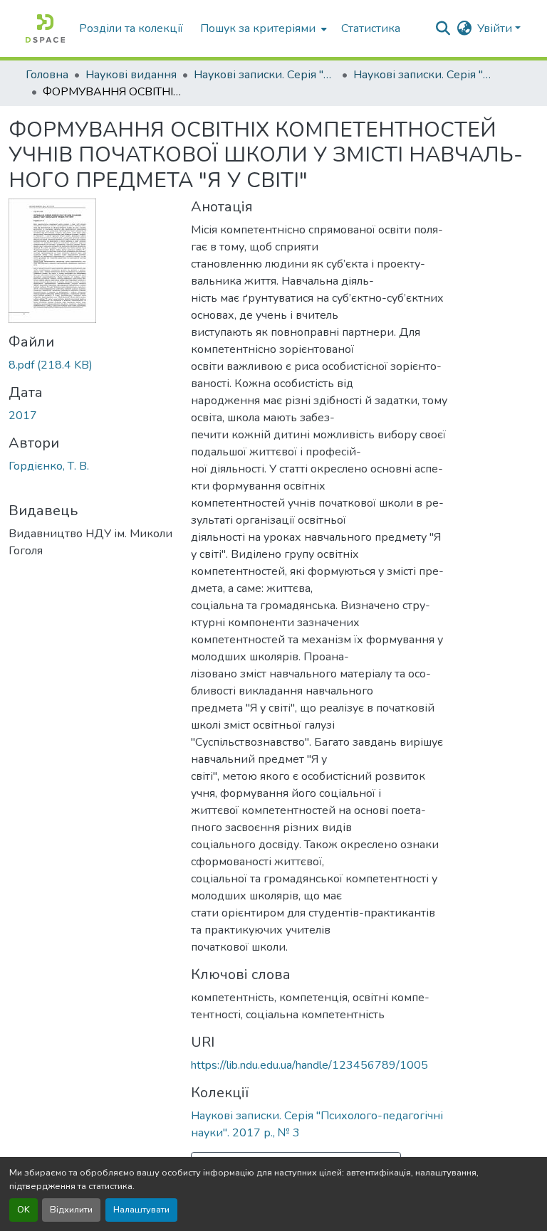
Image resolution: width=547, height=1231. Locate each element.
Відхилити (71, 1209)
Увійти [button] (496, 28)
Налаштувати (141, 1209)
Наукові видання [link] (131, 75)
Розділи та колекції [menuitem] (131, 28)
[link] (91, 365)
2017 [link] (23, 415)
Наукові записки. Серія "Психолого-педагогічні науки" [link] (265, 75)
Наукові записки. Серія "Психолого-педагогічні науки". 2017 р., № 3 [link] (424, 75)
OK (23, 1209)
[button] (45, 28)
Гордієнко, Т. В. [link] (49, 466)
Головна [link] (47, 75)
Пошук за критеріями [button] (258, 28)
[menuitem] (262, 28)
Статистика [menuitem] (370, 28)
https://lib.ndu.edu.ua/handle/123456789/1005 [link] (309, 1065)
